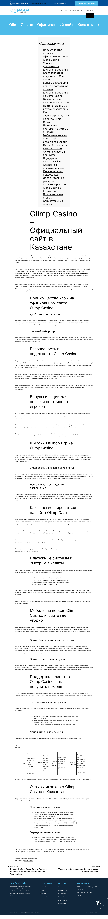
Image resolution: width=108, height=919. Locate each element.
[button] (86, 3)
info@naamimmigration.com (39, 3)
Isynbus (96, 912)
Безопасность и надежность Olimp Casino (54, 76)
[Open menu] (90, 15)
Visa (66, 11)
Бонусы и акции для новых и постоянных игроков (56, 86)
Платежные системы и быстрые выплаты (55, 128)
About (60, 11)
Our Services (74, 11)
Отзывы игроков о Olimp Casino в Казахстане (54, 188)
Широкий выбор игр (55, 69)
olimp (46, 258)
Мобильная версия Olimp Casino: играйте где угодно (55, 138)
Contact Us (91, 11)
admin (35, 858)
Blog (83, 11)
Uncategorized (28, 860)
